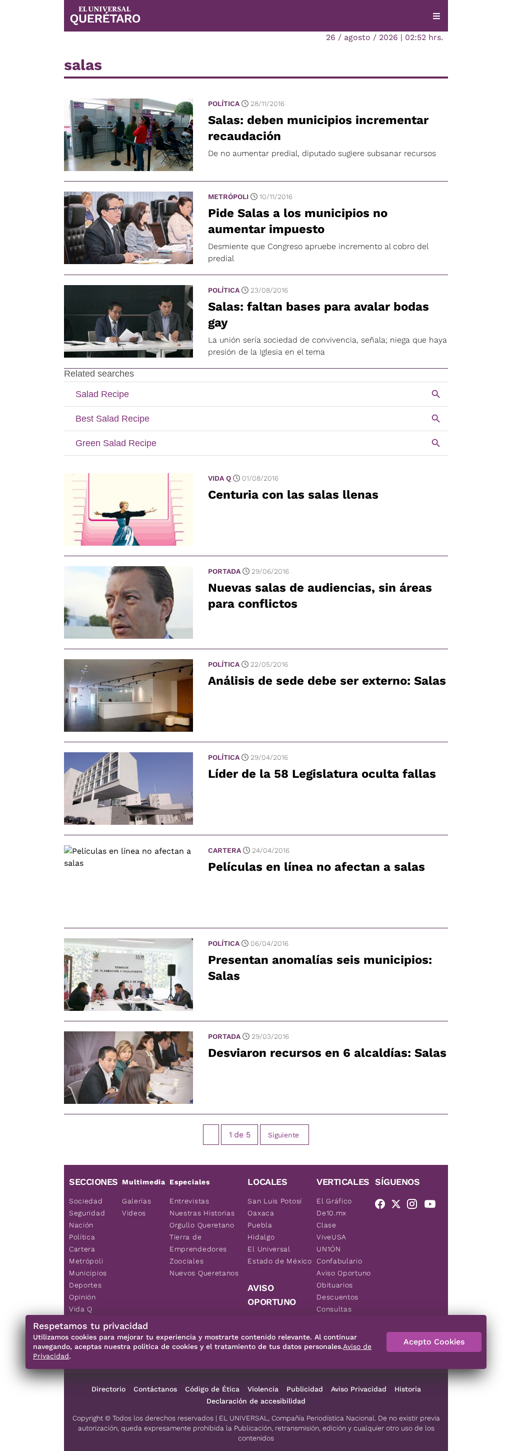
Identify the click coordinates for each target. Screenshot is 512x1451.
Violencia (263, 1389)
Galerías (137, 1201)
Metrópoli (228, 197)
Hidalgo (261, 1237)
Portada (224, 571)
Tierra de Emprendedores (198, 1243)
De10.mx (331, 1213)
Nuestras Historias (202, 1213)
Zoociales (187, 1261)
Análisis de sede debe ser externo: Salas (327, 681)
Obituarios (334, 1285)
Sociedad (86, 1201)
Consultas (334, 1309)
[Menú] (436, 16)
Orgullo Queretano (202, 1225)
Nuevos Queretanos (204, 1273)
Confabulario (339, 1261)
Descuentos (337, 1297)
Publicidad (304, 1389)
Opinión (82, 1297)
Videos (134, 1213)
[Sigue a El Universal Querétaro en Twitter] (399, 1206)
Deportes (85, 1285)
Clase (326, 1225)
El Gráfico (334, 1201)
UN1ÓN (328, 1249)
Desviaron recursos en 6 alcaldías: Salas (327, 1053)
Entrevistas (190, 1201)
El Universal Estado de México (280, 1255)
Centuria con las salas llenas (293, 495)
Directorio (109, 1389)
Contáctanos (155, 1389)
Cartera (224, 850)
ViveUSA (331, 1237)
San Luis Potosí (275, 1201)
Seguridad (87, 1213)
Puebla (260, 1225)
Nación (81, 1225)
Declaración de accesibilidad (256, 1401)
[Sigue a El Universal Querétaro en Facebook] (383, 1206)
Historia (407, 1389)
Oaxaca (261, 1213)
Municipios (88, 1273)
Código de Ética (212, 1389)
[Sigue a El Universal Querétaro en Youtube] (433, 1206)
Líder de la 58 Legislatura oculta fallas (322, 774)
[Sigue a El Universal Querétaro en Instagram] (415, 1206)
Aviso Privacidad (358, 1389)
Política (224, 104)
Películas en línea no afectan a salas (316, 867)
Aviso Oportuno (343, 1273)
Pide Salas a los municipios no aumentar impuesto (298, 221)
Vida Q (219, 478)
